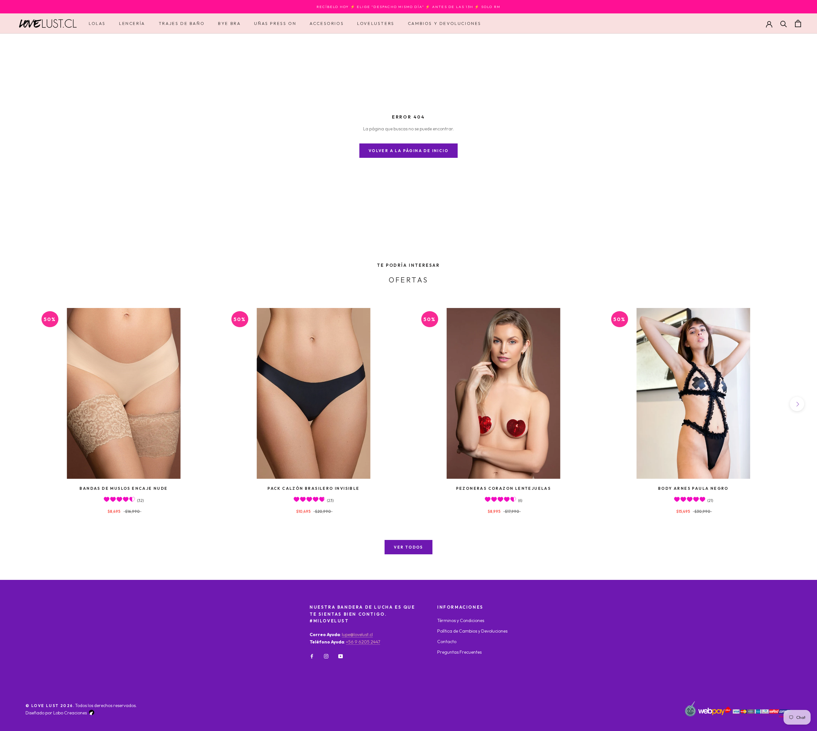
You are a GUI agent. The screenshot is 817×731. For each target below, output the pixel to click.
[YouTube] (340, 655)
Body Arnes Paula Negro (693, 488)
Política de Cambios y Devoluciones (472, 631)
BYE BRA (229, 23)
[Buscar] (783, 23)
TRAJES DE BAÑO (182, 23)
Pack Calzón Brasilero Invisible (313, 488)
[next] (797, 404)
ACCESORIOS (327, 23)
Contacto (446, 641)
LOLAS (97, 23)
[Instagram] (326, 655)
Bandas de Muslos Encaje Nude (123, 488)
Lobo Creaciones (70, 713)
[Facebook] (312, 655)
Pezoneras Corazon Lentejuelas (503, 488)
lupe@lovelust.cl (357, 634)
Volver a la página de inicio (408, 150)
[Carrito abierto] (798, 23)
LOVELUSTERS (375, 23)
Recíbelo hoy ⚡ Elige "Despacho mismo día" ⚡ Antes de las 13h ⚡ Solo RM (408, 6)
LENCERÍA (132, 23)
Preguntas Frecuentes (459, 652)
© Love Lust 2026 (49, 705)
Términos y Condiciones (460, 620)
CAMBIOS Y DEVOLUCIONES (444, 23)
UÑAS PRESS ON (275, 23)
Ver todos (408, 547)
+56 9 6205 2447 (363, 642)
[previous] (20, 404)
